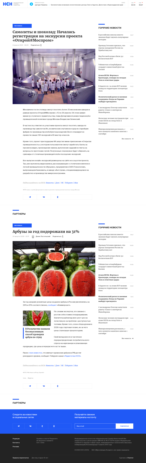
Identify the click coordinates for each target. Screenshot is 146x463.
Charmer (130, 458)
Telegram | (69, 183)
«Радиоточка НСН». (72, 356)
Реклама (16, 447)
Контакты (16, 443)
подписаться (124, 426)
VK (62, 183)
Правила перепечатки (21, 458)
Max (76, 183)
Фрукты (30, 378)
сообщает (52, 305)
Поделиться (35, 45)
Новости (50, 183)
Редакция (16, 439)
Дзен (57, 183)
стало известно (35, 353)
